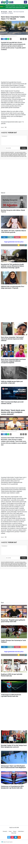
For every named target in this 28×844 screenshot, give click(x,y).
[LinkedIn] (6, 39)
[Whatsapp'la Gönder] (8, 39)
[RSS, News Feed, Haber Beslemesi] (19, 837)
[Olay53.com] (7, 2)
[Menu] (25, 2)
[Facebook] (2, 39)
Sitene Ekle (13, 833)
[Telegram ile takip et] (15, 837)
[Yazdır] (10, 39)
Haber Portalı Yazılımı (8, 842)
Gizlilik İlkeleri (21, 831)
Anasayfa (5, 11)
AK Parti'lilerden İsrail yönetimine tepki (15, 6)
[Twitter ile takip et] (9, 837)
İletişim (14, 831)
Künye (10, 831)
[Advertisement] (14, 65)
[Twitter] (4, 39)
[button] (21, 39)
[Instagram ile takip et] (12, 837)
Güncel (10, 11)
